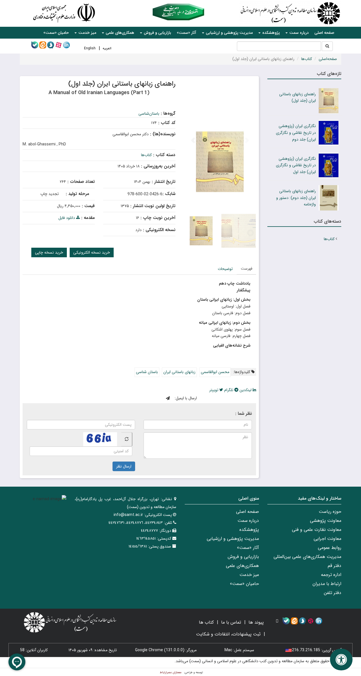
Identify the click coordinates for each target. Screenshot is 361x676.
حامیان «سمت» (56, 33)
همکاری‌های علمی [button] (119, 33)
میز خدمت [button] (86, 33)
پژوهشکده (249, 529)
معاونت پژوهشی (325, 520)
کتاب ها (206, 622)
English (90, 48)
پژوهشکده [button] (270, 33)
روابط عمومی (329, 547)
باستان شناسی (147, 372)
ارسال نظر (123, 466)
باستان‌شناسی (148, 113)
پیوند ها (256, 622)
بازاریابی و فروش (243, 556)
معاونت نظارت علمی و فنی (316, 529)
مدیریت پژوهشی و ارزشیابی (233, 538)
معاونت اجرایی (327, 538)
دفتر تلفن (332, 592)
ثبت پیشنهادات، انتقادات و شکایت (228, 634)
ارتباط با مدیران (326, 583)
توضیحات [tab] (225, 269)
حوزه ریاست (330, 511)
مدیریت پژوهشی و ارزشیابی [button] (229, 33)
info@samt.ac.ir (128, 515)
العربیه (107, 48)
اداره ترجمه (331, 574)
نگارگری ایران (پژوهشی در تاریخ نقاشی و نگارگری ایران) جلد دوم (296, 133)
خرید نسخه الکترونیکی (91, 252)
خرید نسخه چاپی (49, 252)
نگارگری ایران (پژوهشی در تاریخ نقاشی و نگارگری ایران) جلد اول (296, 165)
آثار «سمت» (186, 33)
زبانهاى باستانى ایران (179, 372)
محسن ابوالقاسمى (215, 372)
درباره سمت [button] (298, 33)
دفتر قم (334, 565)
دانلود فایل (67, 218)
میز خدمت (249, 574)
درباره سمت (248, 520)
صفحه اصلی (324, 33)
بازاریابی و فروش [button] (157, 33)
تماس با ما (231, 622)
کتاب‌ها (306, 59)
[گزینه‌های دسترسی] (341, 659)
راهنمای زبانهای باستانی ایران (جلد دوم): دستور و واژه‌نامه (296, 198)
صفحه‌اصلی (328, 59)
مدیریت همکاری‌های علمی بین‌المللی (307, 556)
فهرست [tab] (246, 268)
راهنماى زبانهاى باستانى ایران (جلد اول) (297, 97)
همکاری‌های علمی (242, 565)
